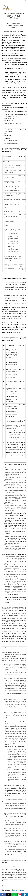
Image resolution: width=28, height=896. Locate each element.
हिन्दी (19, 890)
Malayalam (14, 890)
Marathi (22, 890)
